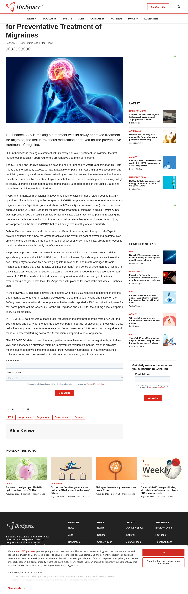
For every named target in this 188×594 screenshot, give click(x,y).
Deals (9, 484)
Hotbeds (116, 18)
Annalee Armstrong (137, 143)
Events (67, 18)
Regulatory (43, 417)
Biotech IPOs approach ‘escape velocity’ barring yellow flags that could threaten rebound (144, 257)
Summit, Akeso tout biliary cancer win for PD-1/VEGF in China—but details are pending (145, 163)
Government (62, 417)
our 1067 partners (26, 551)
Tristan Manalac (135, 306)
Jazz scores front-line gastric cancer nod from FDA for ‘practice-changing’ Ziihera (70, 490)
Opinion (133, 314)
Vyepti (90, 164)
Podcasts (50, 18)
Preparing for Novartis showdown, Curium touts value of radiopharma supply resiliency (144, 277)
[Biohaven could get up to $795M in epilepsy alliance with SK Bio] (26, 468)
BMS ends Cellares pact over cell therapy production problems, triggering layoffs (144, 183)
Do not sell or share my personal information (163, 562)
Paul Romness (135, 326)
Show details (14, 588)
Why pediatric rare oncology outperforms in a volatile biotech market (144, 320)
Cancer (133, 157)
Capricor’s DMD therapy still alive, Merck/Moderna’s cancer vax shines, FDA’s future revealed (160, 490)
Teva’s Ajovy (111, 209)
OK (163, 552)
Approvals (25, 417)
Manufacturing (137, 111)
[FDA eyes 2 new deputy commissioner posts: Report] (116, 468)
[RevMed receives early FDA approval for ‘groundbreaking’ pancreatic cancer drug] (169, 136)
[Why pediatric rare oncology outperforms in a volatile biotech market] (169, 319)
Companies (97, 18)
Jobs (81, 18)
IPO (131, 251)
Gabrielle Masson (136, 263)
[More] (36, 19)
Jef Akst (170, 497)
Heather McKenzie (136, 169)
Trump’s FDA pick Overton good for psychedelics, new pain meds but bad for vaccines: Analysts (144, 340)
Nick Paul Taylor (135, 123)
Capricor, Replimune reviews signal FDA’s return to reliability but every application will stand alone (143, 299)
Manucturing (136, 272)
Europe (78, 417)
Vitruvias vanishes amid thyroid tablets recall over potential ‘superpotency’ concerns (144, 117)
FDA (10, 417)
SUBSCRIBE (158, 7)
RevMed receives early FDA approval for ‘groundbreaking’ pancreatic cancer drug (143, 137)
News (31, 18)
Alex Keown (47, 43)
